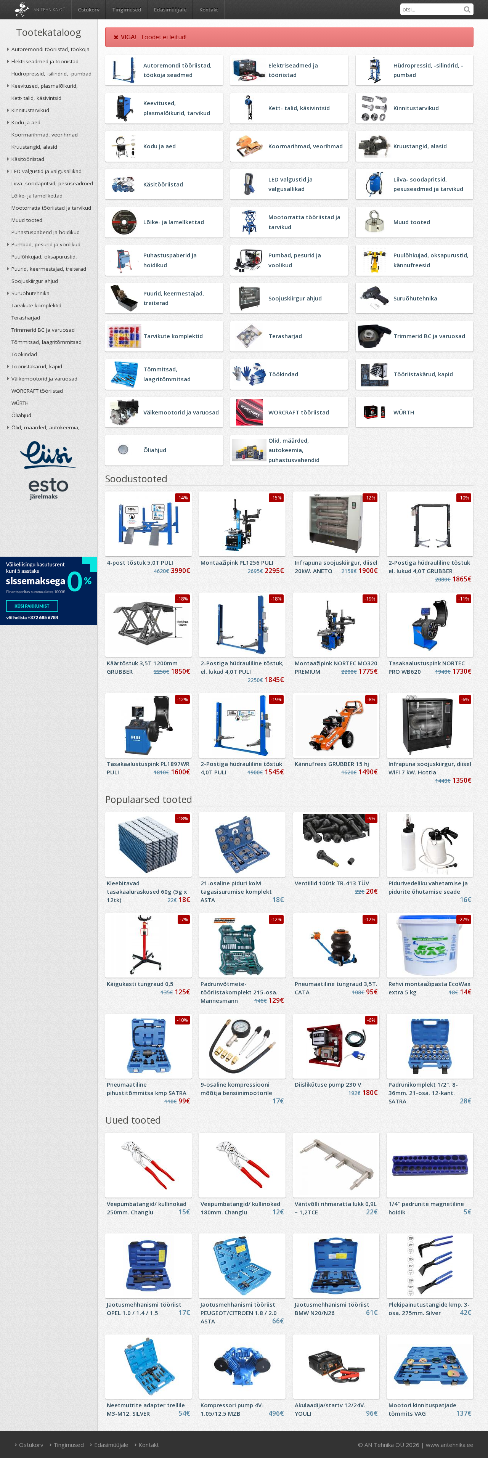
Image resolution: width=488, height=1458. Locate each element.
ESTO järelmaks (48, 489)
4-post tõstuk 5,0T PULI (140, 562)
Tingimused (126, 9)
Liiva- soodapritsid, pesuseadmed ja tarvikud (52, 184)
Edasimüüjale (170, 9)
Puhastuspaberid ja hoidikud (45, 232)
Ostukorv (30, 1444)
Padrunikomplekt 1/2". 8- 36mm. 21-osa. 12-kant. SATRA (423, 1093)
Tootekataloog (48, 32)
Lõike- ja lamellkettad (37, 195)
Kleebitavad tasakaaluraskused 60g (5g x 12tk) (147, 891)
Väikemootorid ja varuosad (44, 378)
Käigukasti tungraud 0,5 (140, 984)
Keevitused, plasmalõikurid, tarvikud (44, 87)
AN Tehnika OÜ (50, 9)
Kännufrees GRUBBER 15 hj (332, 764)
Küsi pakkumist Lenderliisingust (48, 591)
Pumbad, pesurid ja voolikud (45, 244)
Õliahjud (21, 415)
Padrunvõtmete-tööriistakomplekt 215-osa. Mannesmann (239, 992)
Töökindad (24, 354)
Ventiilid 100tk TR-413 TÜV (332, 883)
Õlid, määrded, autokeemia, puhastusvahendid (45, 429)
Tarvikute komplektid (36, 305)
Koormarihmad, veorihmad (44, 134)
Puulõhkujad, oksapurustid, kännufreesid (44, 258)
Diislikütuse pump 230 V (328, 1084)
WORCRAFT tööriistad (37, 390)
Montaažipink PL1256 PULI (237, 562)
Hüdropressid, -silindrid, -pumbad (51, 73)
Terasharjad (25, 317)
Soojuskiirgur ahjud (34, 281)
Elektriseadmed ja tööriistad (45, 61)
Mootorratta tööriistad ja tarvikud (51, 207)
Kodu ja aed (25, 122)
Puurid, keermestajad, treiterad (48, 268)
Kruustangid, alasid (34, 146)
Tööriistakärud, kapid (36, 366)
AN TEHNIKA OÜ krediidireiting (49, 531)
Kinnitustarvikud (30, 110)
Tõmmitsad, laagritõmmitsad (46, 342)
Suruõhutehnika (30, 293)
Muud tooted (26, 220)
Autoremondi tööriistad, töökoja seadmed (50, 50)
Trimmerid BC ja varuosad (43, 329)
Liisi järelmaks (48, 455)
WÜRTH (20, 403)
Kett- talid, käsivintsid (36, 98)
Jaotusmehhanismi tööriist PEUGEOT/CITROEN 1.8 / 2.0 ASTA (239, 1313)
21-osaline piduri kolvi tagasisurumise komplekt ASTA (236, 891)
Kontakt (208, 9)
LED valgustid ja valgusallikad (46, 171)
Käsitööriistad (27, 159)
